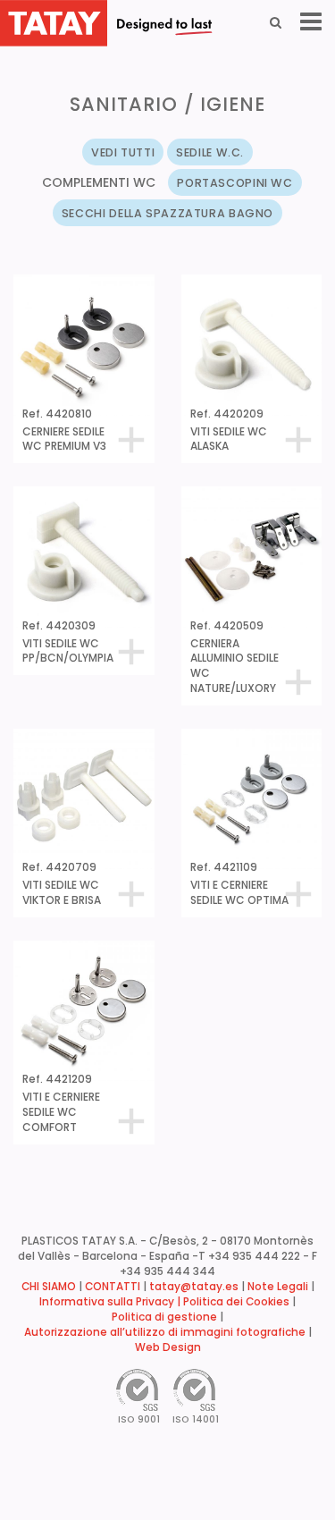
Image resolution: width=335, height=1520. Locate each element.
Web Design (168, 1347)
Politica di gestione (164, 1317)
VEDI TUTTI (123, 152)
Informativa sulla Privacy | (111, 1302)
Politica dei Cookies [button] (236, 1302)
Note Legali (277, 1286)
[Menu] (311, 22)
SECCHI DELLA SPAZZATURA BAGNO (167, 213)
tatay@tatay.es (194, 1286)
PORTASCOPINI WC (234, 182)
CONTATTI (112, 1286)
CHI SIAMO (48, 1286)
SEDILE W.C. (210, 152)
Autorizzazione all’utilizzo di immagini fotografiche (165, 1332)
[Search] (275, 22)
